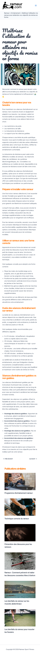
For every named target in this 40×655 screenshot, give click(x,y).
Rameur (6, 13)
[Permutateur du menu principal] (36, 5)
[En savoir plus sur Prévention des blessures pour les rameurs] (20, 533)
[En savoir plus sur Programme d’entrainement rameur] (20, 481)
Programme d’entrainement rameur (19, 493)
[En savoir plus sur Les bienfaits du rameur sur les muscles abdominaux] (20, 589)
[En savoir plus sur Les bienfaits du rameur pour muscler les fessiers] (20, 618)
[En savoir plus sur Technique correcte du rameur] (20, 507)
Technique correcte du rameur (17, 518)
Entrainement (15, 13)
